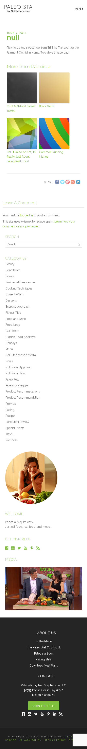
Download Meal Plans (44, 665)
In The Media (43, 641)
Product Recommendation (22, 397)
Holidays (11, 343)
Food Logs (12, 324)
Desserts (11, 300)
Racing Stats (44, 659)
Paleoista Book (43, 653)
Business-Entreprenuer (20, 282)
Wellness (11, 440)
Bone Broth (12, 270)
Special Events (14, 428)
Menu (9, 349)
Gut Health (12, 330)
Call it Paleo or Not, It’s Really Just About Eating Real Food (21, 156)
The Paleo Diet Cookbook (44, 647)
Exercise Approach (17, 306)
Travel (9, 434)
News (9, 361)
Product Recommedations (22, 391)
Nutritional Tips (15, 373)
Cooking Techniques (18, 288)
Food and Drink (15, 318)
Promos (10, 403)
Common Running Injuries (51, 154)
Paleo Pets (12, 379)
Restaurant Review (17, 421)
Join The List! (43, 705)
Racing (9, 409)
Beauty (9, 264)
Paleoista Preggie (16, 385)
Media (11, 559)
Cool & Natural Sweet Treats (21, 108)
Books (9, 276)
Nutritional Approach (18, 367)
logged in (26, 215)
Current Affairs (14, 294)
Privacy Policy (30, 740)
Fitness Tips (13, 312)
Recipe (10, 415)
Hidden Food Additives (20, 337)
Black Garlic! (47, 106)
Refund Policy (55, 740)
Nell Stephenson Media (20, 355)
